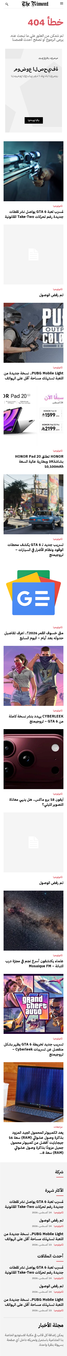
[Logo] (35, 4)
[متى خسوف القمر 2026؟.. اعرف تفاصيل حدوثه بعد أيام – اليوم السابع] (33, 593)
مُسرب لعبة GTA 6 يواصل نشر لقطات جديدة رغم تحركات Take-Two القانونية (34, 214)
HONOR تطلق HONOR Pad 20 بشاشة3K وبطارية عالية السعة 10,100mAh (39, 461)
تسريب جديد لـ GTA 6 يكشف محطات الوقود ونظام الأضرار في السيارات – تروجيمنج (35, 549)
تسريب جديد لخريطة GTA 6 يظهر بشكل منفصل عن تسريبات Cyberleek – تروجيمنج (33, 1049)
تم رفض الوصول (51, 295)
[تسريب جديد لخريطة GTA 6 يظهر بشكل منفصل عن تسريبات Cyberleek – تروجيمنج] (33, 1004)
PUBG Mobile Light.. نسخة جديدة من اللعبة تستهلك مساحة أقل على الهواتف (33, 375)
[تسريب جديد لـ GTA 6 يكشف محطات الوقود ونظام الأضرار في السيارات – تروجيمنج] (33, 504)
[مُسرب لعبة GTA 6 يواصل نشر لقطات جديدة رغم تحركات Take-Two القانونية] (33, 171)
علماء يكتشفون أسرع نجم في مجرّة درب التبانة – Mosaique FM (34, 963)
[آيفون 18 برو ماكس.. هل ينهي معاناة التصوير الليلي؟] (33, 759)
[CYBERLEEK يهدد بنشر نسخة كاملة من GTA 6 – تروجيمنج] (33, 676)
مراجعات (58, 1127)
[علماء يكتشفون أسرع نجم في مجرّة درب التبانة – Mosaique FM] (33, 921)
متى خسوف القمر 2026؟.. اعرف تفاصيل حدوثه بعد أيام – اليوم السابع (33, 635)
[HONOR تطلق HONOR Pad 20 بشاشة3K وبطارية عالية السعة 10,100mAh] (33, 416)
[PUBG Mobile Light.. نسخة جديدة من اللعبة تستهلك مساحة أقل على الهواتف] (33, 333)
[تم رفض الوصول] (33, 255)
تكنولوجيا (58, 206)
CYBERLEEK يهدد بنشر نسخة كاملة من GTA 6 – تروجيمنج (36, 719)
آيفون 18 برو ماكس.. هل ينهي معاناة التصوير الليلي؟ (36, 802)
